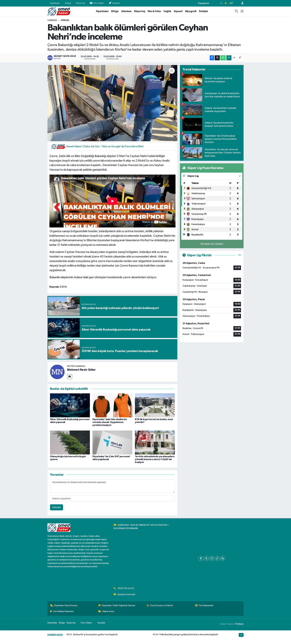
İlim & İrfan (154, 11)
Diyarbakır (55, 3)
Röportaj (80, 3)
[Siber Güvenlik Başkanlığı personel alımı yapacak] (70, 405)
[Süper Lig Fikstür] (239, 255)
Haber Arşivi (108, 611)
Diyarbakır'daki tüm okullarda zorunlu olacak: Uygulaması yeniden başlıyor (109, 422)
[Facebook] (200, 558)
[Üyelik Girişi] (241, 3)
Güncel (65, 20)
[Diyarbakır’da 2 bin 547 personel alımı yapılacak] (112, 442)
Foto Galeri (98, 3)
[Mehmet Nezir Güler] (57, 372)
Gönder (56, 507)
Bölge (68, 3)
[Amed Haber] (58, 11)
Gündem (126, 11)
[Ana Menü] (242, 11)
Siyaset (178, 11)
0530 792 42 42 (126, 588)
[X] (206, 558)
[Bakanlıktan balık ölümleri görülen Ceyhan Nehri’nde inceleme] (112, 103)
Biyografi (190, 11)
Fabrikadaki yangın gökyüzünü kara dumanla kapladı (189, 634)
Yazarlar (116, 3)
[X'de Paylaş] (217, 57)
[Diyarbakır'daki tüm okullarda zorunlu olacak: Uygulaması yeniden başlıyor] (112, 405)
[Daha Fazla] (228, 57)
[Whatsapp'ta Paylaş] (223, 57)
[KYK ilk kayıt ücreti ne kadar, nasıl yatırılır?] (155, 405)
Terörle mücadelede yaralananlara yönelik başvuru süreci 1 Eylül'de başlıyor (154, 459)
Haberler (52, 20)
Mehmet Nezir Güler (81, 369)
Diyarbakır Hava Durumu (65, 605)
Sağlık (167, 11)
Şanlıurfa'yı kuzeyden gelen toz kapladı (95, 634)
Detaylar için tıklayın (212, 244)
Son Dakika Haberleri (63, 611)
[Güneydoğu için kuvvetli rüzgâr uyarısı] (70, 442)
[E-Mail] (69, 376)
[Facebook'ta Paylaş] (212, 57)
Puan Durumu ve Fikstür (161, 605)
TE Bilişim (239, 624)
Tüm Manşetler (206, 605)
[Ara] (236, 11)
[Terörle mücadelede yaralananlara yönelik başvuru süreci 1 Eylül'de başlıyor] (155, 442)
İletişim (203, 11)
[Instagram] (211, 558)
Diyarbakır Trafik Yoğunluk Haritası (118, 605)
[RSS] (222, 558)
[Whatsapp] (217, 558)
